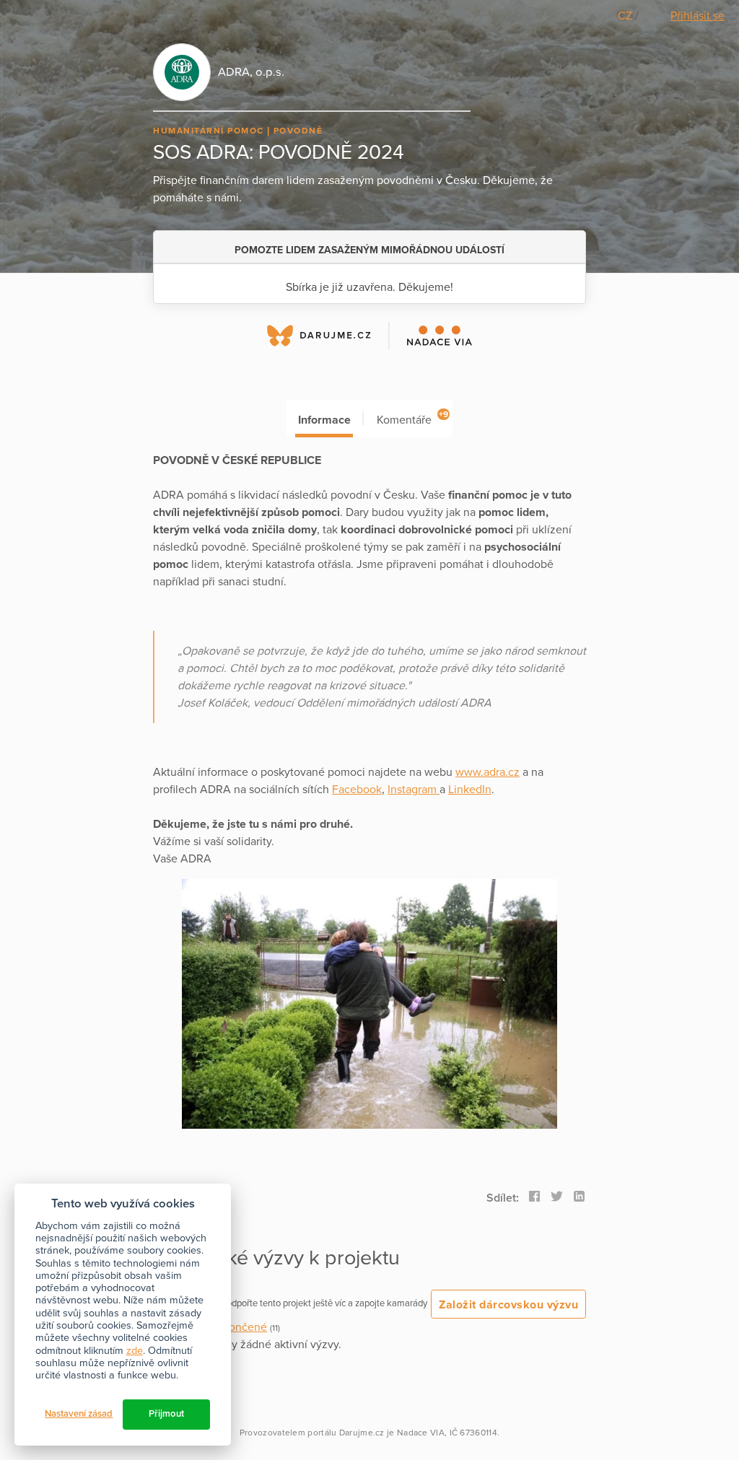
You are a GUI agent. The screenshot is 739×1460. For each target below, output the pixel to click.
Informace (324, 420)
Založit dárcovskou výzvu (508, 1305)
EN (649, 16)
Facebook (357, 789)
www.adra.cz (487, 772)
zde (134, 1351)
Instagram (414, 789)
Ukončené (241, 1327)
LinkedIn (469, 789)
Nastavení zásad (79, 1414)
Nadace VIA (421, 1433)
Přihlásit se (697, 16)
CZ (626, 16)
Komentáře (412, 418)
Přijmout (166, 1414)
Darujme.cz (362, 1433)
